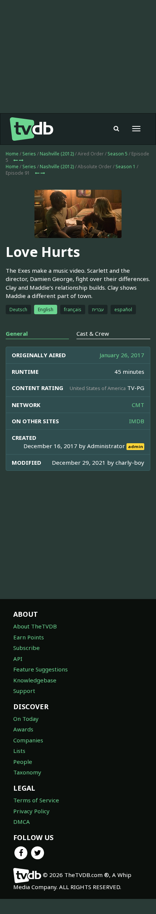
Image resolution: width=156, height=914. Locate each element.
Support (24, 690)
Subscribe (26, 647)
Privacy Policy (31, 811)
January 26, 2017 (122, 355)
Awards (23, 729)
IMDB (136, 421)
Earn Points (28, 637)
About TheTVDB (35, 626)
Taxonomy (27, 772)
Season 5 (118, 154)
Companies (28, 740)
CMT (138, 405)
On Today (26, 718)
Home (12, 154)
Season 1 (125, 166)
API (17, 658)
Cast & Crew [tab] (92, 333)
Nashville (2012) (57, 154)
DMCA (21, 821)
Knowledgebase (34, 680)
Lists (19, 750)
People (22, 761)
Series (29, 154)
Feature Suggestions (40, 669)
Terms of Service (36, 800)
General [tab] (17, 333)
